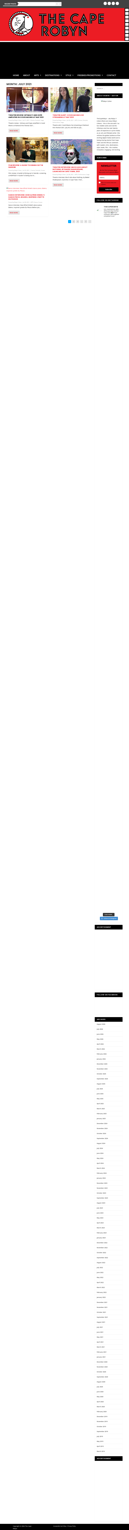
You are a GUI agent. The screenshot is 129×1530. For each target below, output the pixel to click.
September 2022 (102, 1258)
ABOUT (26, 76)
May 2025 (100, 1099)
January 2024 (101, 1178)
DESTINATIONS (52, 76)
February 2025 (102, 1114)
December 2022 (102, 1243)
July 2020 (100, 1387)
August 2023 (101, 1203)
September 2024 (102, 1138)
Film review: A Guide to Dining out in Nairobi (25, 166)
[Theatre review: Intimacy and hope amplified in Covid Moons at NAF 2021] (27, 99)
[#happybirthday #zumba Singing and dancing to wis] (103, 453)
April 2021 (100, 1342)
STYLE (68, 76)
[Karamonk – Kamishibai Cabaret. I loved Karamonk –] (115, 674)
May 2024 (100, 1158)
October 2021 (101, 1312)
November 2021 (102, 1307)
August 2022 (101, 1263)
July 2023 (100, 1208)
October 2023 (101, 1193)
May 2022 (100, 1277)
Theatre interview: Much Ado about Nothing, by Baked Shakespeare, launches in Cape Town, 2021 (70, 169)
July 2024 (100, 1148)
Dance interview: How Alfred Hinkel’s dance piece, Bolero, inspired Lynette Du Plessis (26, 197)
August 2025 (101, 1084)
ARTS (36, 76)
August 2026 (101, 1024)
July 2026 (100, 1029)
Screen (43, 170)
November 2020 (102, 1367)
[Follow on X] (113, 3)
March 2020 (101, 1407)
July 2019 (100, 1436)
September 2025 (102, 1079)
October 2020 (101, 1372)
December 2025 (102, 1064)
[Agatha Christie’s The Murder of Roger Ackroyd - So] (103, 684)
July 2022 (100, 1267)
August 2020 (101, 1382)
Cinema (33, 170)
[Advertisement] (64, 56)
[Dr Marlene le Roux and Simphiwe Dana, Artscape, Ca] (103, 612)
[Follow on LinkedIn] (117, 3)
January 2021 (101, 1357)
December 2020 (102, 1362)
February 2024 (102, 1173)
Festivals (37, 120)
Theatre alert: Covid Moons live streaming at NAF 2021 (68, 116)
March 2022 (101, 1287)
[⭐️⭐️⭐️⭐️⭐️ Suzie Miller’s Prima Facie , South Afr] (115, 483)
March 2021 (101, 1347)
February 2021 (102, 1352)
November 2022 (102, 1248)
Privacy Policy (72, 1526)
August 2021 (101, 1322)
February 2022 (102, 1292)
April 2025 (100, 1104)
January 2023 (101, 1238)
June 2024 (100, 1153)
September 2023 (102, 1198)
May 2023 (100, 1218)
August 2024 (101, 1143)
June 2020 (100, 1392)
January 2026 (101, 1059)
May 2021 (100, 1337)
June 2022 (100, 1272)
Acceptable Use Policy (59, 1526)
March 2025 (101, 1109)
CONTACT (111, 76)
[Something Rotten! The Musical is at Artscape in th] (103, 803)
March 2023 (101, 1228)
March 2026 (101, 1049)
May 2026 (100, 1039)
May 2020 (100, 1397)
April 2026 (100, 1044)
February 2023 (102, 1233)
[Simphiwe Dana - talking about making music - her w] (115, 560)
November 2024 (102, 1128)
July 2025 (100, 1089)
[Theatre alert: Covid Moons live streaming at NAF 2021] (71, 99)
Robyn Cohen (18, 120)
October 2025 (101, 1074)
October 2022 (101, 1253)
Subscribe (108, 189)
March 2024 (101, 1168)
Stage (42, 120)
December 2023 (102, 1183)
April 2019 (100, 1446)
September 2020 (102, 1377)
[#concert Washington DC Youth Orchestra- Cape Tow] (115, 818)
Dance (36, 202)
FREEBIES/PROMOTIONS (89, 76)
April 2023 (100, 1223)
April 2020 (100, 1402)
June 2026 (100, 1034)
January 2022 (101, 1297)
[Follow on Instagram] (109, 3)
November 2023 (102, 1188)
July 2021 (100, 1327)
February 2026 (102, 1054)
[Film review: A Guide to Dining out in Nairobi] (27, 149)
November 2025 (102, 1069)
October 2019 (101, 1426)
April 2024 (100, 1163)
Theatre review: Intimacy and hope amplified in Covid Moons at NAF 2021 (26, 116)
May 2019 (100, 1441)
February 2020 (102, 1412)
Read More (14, 131)
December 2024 (102, 1123)
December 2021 (102, 1302)
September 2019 (102, 1431)
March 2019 (101, 1451)
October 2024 (101, 1133)
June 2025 (100, 1094)
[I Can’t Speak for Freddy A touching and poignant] (115, 279)
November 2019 (102, 1421)
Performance (56, 122)
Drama (33, 120)
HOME (16, 76)
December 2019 (102, 1416)
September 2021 (102, 1317)
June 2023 (100, 1213)
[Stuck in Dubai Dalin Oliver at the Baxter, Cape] (115, 608)
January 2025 (101, 1118)
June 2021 (100, 1332)
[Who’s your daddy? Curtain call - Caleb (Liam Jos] (103, 324)
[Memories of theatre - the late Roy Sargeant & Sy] (103, 546)
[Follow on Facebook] (105, 3)
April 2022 (100, 1282)
